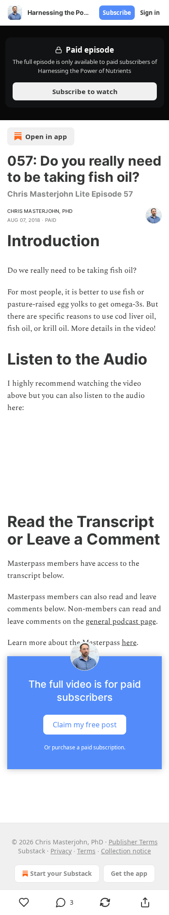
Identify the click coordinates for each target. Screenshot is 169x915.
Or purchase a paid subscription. (84, 747)
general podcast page (121, 621)
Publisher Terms (133, 842)
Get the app (129, 873)
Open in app (46, 136)
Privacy (61, 851)
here (129, 643)
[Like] (24, 902)
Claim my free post (85, 725)
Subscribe (117, 13)
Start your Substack (61, 873)
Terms (86, 851)
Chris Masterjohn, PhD (40, 211)
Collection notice (126, 851)
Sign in (150, 13)
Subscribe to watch (84, 91)
